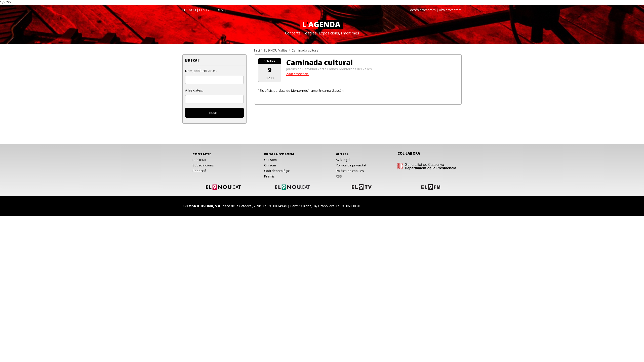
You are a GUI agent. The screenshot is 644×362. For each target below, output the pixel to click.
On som (270, 165)
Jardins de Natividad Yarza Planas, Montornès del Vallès (329, 69)
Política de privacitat (351, 165)
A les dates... (194, 90)
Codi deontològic (277, 170)
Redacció (199, 170)
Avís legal (343, 159)
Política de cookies (350, 170)
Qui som (270, 159)
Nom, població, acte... (201, 70)
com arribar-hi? (297, 74)
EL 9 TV (204, 10)
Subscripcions (203, 165)
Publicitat (199, 159)
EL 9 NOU (189, 10)
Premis (269, 176)
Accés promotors (423, 10)
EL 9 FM (218, 10)
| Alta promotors (449, 10)
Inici (257, 50)
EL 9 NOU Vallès (276, 50)
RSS (339, 176)
